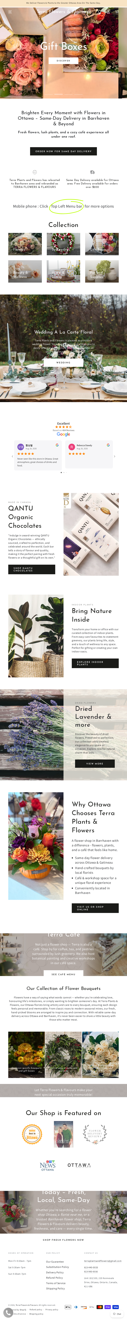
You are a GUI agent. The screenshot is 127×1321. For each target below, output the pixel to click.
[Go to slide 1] (61, 472)
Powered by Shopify (17, 1309)
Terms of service (19, 1314)
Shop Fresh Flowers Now (63, 1240)
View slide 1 (48, 92)
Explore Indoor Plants (90, 663)
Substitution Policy (57, 1267)
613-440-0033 (91, 1267)
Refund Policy (54, 1277)
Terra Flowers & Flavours (27, 1305)
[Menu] (10, 12)
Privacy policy (51, 1309)
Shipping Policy (55, 1288)
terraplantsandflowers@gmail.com (103, 1260)
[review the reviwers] (57, 445)
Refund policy (36, 1309)
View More (94, 764)
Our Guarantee (55, 1261)
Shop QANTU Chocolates (23, 569)
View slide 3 (68, 92)
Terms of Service (56, 1283)
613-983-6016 (91, 1271)
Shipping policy (36, 1314)
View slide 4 (78, 92)
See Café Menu (64, 975)
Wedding (63, 363)
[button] (99, 12)
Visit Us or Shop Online (90, 908)
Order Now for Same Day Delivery (63, 151)
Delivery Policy (55, 1272)
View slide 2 (58, 92)
